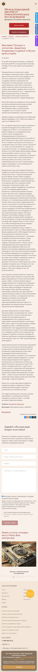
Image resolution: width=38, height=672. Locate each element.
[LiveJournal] (35, 417)
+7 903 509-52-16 (7, 640)
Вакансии (27, 596)
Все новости (6, 412)
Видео (4, 599)
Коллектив (5, 596)
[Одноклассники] (28, 417)
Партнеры (27, 590)
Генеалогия (13, 404)
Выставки (20, 404)
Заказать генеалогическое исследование (19, 572)
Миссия (26, 593)
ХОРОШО (19, 667)
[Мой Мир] (30, 417)
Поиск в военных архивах (10, 611)
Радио (4, 602)
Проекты (5, 593)
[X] (33, 417)
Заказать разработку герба (11, 624)
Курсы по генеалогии (9, 633)
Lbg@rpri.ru (6, 644)
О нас (4, 590)
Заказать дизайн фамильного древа (14, 620)
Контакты (27, 599)
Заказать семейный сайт (10, 630)
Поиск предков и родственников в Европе (16, 627)
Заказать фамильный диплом (12, 614)
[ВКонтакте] (25, 417)
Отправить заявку (9, 523)
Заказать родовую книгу (10, 617)
